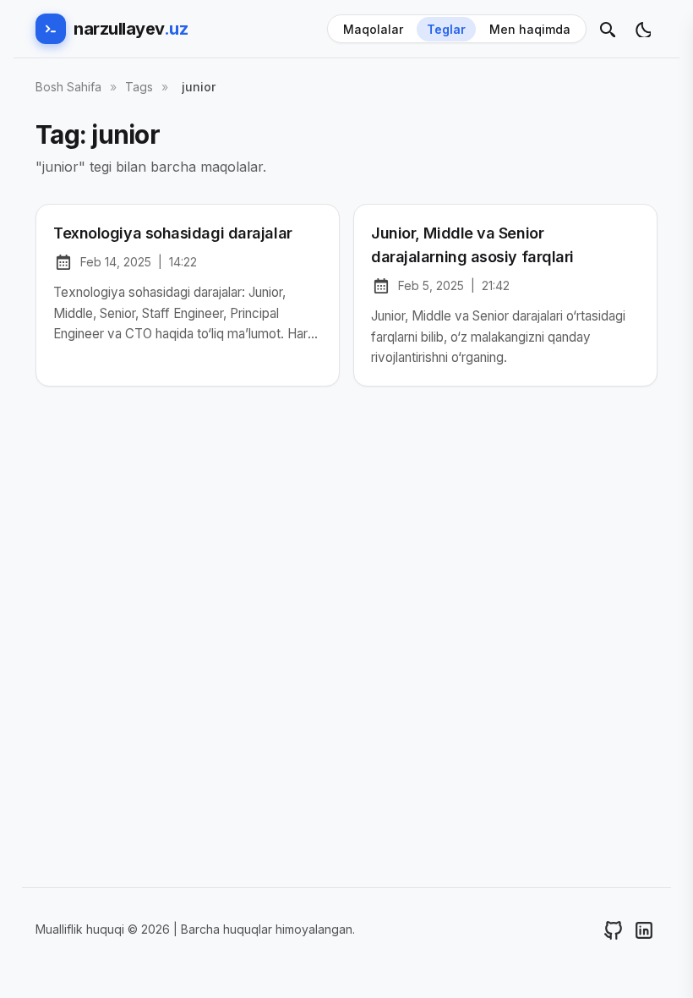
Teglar (446, 29)
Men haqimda (529, 29)
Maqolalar (373, 29)
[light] (642, 29)
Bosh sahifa (68, 87)
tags (139, 87)
